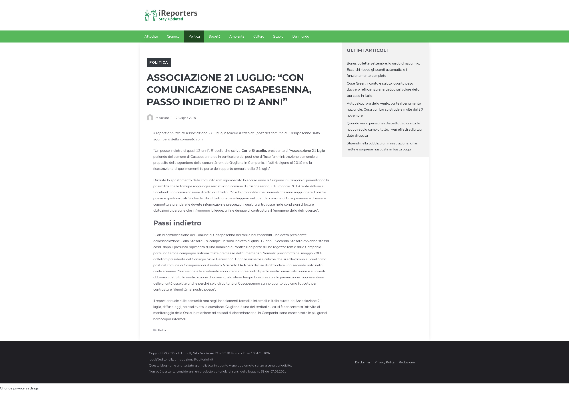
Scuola (278, 36)
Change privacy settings (19, 388)
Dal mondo (300, 36)
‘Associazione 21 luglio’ (307, 150)
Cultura (258, 36)
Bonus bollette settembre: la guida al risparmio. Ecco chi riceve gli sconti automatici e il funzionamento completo (383, 69)
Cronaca (173, 36)
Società (214, 36)
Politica (194, 36)
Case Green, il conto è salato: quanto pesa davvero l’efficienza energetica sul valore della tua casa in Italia (383, 89)
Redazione (407, 362)
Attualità (151, 36)
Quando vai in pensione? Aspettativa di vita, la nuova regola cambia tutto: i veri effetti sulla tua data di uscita (384, 129)
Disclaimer (362, 362)
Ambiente (236, 36)
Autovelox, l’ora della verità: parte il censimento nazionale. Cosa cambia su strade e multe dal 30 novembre (385, 109)
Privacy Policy (385, 362)
